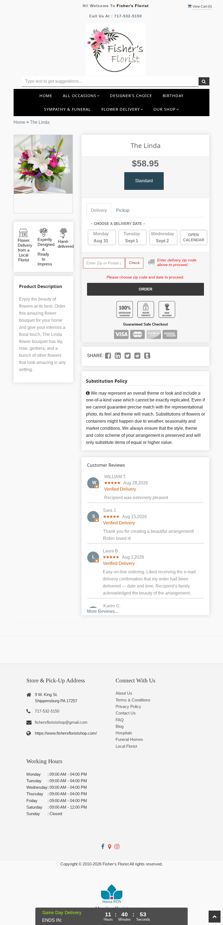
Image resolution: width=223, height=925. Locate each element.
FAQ (120, 719)
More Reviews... (102, 611)
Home (45, 95)
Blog (119, 726)
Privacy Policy (128, 706)
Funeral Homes (129, 739)
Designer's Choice (131, 95)
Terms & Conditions (133, 700)
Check (134, 263)
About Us (124, 693)
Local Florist (126, 746)
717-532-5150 (128, 16)
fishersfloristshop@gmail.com (61, 722)
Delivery (99, 210)
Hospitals (124, 733)
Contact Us (126, 713)
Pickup (122, 210)
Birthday (173, 95)
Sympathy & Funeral (67, 109)
